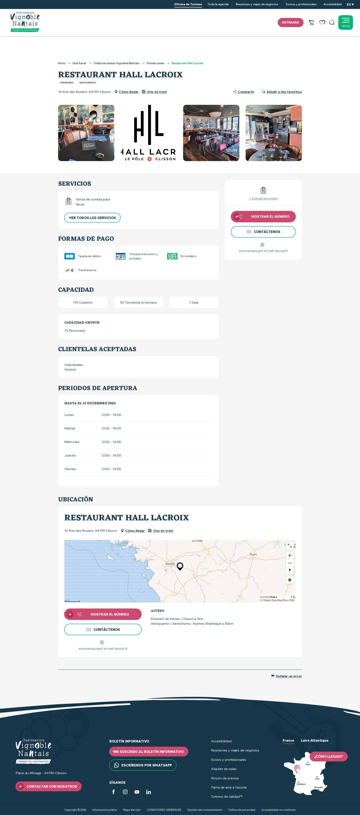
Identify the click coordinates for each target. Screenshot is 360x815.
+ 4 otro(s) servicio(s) (263, 198)
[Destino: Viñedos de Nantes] (24, 21)
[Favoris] (322, 22)
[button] (332, 22)
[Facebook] (113, 792)
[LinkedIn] (148, 792)
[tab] (288, 744)
